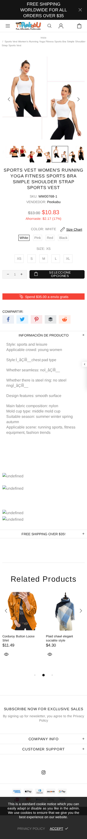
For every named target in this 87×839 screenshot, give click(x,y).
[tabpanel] (22, 630)
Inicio (43, 37)
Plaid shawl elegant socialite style (59, 638)
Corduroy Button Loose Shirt (18, 638)
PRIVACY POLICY (31, 829)
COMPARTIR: (12, 311)
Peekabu (28, 26)
